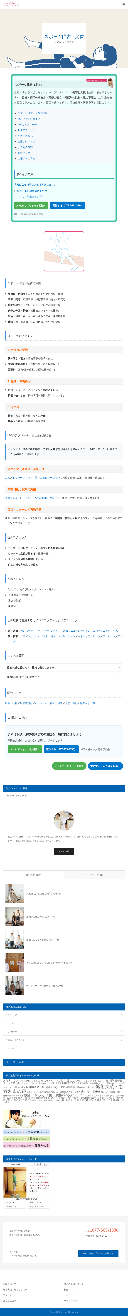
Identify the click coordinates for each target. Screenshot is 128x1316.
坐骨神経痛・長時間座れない (43, 1087)
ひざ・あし (10, 1048)
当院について (9, 1283)
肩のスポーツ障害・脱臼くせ (112, 1092)
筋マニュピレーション (47, 477)
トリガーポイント (22, 477)
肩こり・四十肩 (91, 1091)
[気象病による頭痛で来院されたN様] (14, 893)
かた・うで (10, 1023)
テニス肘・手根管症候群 (56, 1083)
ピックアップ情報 (94, 874)
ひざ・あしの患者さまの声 (80, 703)
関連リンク (24, 152)
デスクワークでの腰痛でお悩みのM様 (44, 985)
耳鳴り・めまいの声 (35, 1092)
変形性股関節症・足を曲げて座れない (78, 1087)
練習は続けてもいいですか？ (23, 677)
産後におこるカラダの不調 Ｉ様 (42, 939)
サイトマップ (70, 1300)
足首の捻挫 (11, 703)
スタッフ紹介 (64, 851)
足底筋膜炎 (26, 703)
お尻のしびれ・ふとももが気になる (34, 1080)
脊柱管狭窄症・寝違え (13, 1095)
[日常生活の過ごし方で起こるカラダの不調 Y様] (14, 962)
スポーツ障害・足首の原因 (33, 113)
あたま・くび (11, 1014)
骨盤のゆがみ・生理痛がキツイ (95, 1100)
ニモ (7, 477)
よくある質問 (25, 147)
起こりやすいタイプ (29, 118)
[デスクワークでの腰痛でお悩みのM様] (14, 985)
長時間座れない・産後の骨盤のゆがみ (44, 1100)
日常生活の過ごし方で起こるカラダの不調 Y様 (49, 962)
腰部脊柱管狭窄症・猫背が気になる (103, 1095)
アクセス (7, 1295)
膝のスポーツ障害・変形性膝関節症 (78, 1097)
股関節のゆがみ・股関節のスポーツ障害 (62, 1092)
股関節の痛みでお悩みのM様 (40, 916)
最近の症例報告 (33, 874)
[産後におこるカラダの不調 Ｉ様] (14, 939)
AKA (37, 497)
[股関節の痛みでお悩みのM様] (14, 916)
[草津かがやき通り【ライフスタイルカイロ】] (12, 4)
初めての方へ (25, 136)
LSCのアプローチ (27, 124)
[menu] (123, 4)
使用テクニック (26, 141)
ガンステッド (27, 630)
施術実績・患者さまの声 (16, 795)
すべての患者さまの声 (29, 196)
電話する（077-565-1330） (67, 205)
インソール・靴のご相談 (48, 703)
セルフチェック (26, 130)
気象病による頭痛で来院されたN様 (43, 893)
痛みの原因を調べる (74, 1283)
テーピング (109, 636)
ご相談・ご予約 (26, 158)
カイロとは (69, 1295)
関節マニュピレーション (18, 497)
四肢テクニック (51, 497)
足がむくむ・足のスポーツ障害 (108, 1098)
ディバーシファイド (49, 630)
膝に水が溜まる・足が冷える (48, 1098)
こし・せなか (11, 1031)
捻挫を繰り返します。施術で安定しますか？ (32, 667)
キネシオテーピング (89, 636)
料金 (66, 1289)
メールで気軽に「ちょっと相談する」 (98, 1253)
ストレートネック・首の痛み (35, 1083)
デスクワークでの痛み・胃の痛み (82, 1083)
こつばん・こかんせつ (15, 1040)
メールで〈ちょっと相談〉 (31, 205)
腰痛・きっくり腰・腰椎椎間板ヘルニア (55, 1095)
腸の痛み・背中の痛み (25, 1097)
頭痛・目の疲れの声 (69, 1100)
